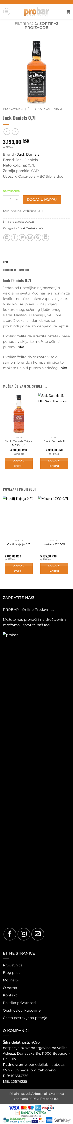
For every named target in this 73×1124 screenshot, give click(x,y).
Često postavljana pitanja (25, 1018)
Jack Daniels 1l (54, 441)
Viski (58, 109)
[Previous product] (15, 131)
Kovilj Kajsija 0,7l (19, 544)
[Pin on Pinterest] (37, 237)
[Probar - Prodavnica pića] (36, 11)
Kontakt (10, 995)
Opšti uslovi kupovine (22, 1010)
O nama (10, 988)
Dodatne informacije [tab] (16, 270)
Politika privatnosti (19, 1003)
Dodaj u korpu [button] (19, 463)
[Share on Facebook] (14, 237)
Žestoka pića (39, 109)
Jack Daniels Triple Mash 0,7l (18, 443)
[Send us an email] (37, 934)
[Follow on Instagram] (24, 934)
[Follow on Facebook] (10, 934)
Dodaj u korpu (42, 199)
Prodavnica (13, 109)
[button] (6, 11)
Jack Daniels (28, 154)
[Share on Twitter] (22, 237)
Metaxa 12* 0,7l (54, 544)
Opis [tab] (5, 262)
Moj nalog (11, 980)
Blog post (11, 973)
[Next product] (7, 131)
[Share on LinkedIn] (45, 237)
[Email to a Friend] (29, 237)
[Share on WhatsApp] (6, 237)
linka (20, 347)
